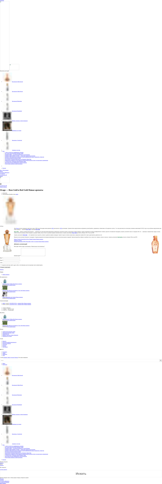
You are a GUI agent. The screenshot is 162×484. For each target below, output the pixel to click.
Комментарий (17, 255)
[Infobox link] (1, 184)
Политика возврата (7, 343)
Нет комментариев (11, 285)
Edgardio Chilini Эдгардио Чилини (10, 357)
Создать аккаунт (3, 469)
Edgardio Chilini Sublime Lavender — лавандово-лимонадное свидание (20, 155)
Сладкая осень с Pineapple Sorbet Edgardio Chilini (15, 161)
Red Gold (38, 229)
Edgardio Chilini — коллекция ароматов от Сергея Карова (17, 154)
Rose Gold (28, 229)
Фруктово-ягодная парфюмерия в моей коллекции (16, 162)
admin (4, 303)
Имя (1, 257)
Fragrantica (5, 351)
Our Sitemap (5, 346)
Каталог (4, 345)
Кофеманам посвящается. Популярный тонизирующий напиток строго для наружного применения (26, 160)
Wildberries (5, 354)
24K (53, 228)
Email (1, 260)
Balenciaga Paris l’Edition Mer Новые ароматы (12, 283)
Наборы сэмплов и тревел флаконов (10, 335)
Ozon (4, 355)
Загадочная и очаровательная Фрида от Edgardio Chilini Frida (18, 159)
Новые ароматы (3, 186)
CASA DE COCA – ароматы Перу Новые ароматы (20, 303)
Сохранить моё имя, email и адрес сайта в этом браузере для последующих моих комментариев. (22, 265)
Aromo (4, 353)
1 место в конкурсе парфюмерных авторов (14, 152)
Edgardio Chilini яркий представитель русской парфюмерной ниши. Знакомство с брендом (24, 157)
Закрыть (2, 269)
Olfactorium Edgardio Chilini (8, 332)
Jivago (17, 228)
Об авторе (5, 344)
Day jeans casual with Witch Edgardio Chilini (14, 153)
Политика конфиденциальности (9, 342)
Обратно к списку (18, 240)
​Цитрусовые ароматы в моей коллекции (13, 163)
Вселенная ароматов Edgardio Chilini (13, 158)
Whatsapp (2, 0)
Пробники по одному (7, 336)
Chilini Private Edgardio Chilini (9, 331)
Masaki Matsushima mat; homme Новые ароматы (13, 297)
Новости (4, 341)
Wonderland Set (6, 333)
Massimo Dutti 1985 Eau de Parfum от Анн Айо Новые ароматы (16, 290)
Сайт (1, 262)
